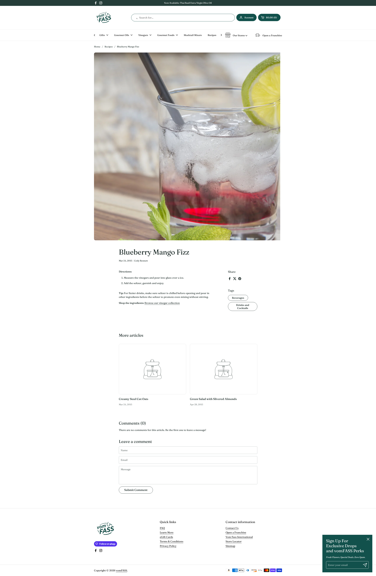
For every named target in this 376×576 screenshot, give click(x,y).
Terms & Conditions (171, 541)
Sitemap (230, 545)
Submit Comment (135, 490)
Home (97, 46)
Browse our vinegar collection (162, 302)
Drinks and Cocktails (242, 306)
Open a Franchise (236, 532)
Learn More (166, 532)
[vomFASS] (104, 17)
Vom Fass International (239, 536)
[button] (269, 17)
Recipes (109, 46)
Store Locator (234, 541)
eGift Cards (166, 536)
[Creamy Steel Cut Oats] (152, 369)
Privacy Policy (168, 545)
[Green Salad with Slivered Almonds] (223, 369)
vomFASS (121, 570)
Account (249, 17)
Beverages (238, 297)
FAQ (162, 527)
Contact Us (232, 527)
